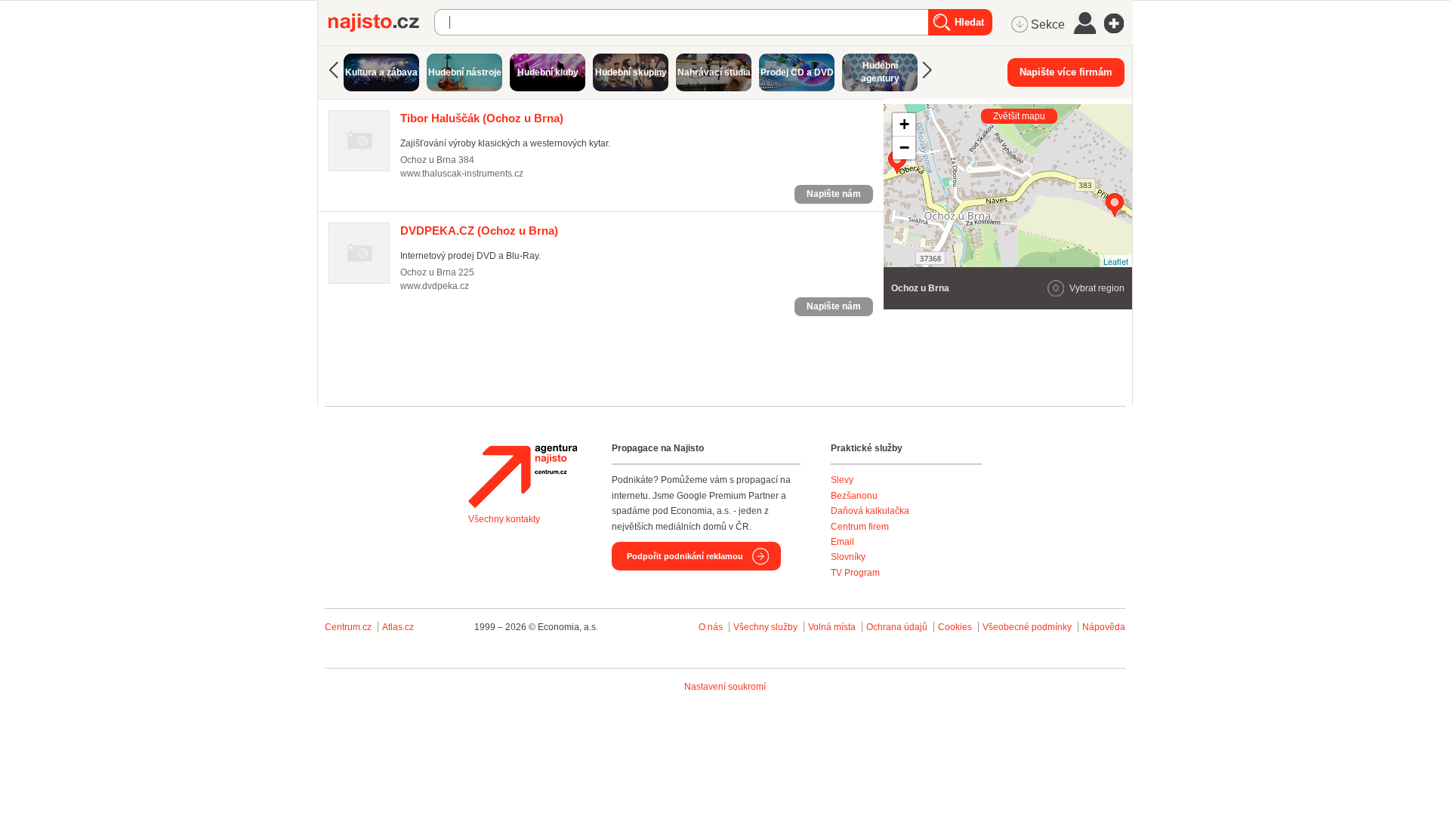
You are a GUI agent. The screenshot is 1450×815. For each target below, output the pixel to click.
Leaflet (1115, 261)
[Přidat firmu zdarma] (1118, 23)
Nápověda (1103, 627)
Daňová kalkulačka (870, 511)
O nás (711, 627)
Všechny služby (766, 627)
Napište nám (834, 194)
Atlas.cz (398, 627)
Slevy (842, 480)
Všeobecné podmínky (1027, 627)
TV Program (855, 572)
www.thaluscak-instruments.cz (461, 173)
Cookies (955, 627)
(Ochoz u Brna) (481, 118)
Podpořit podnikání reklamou (685, 556)
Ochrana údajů (896, 627)
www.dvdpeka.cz (434, 286)
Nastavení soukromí (725, 686)
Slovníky (848, 557)
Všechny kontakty (504, 519)
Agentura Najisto (522, 476)
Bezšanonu (854, 496)
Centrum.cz (348, 627)
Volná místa (832, 627)
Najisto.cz (381, 22)
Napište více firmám (1066, 72)
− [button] (904, 147)
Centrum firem (860, 526)
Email (842, 542)
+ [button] (904, 124)
